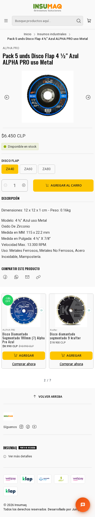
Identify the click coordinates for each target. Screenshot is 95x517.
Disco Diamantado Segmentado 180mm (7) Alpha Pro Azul (23, 338)
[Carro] (89, 20)
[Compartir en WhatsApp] (16, 277)
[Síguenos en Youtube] (34, 427)
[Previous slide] (6, 97)
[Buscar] (79, 21)
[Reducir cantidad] (5, 185)
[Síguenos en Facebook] (28, 427)
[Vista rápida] (41, 310)
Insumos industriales (51, 34)
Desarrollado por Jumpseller (67, 509)
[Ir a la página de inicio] (47, 7)
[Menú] (6, 20)
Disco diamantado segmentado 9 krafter (65, 336)
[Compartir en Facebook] (5, 277)
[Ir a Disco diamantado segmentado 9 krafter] (71, 310)
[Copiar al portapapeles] (38, 277)
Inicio (27, 34)
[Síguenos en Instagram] (21, 427)
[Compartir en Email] (27, 277)
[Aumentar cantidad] (24, 185)
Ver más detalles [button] (20, 456)
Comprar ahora (24, 364)
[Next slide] (89, 97)
